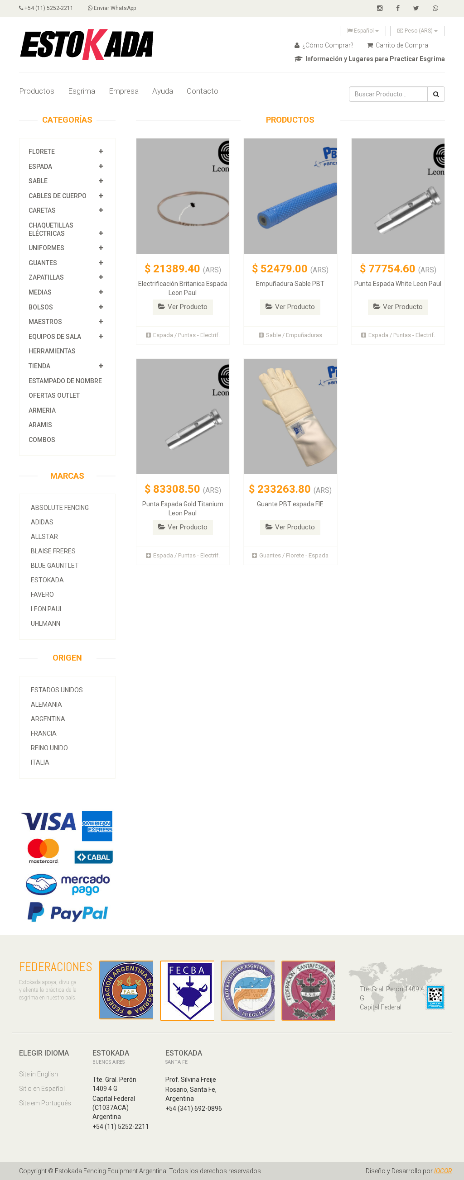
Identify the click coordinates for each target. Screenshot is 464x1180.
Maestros (45, 321)
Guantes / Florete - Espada (294, 555)
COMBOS (42, 439)
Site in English (38, 1074)
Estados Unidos (57, 690)
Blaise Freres (53, 551)
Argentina (48, 719)
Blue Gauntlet (55, 565)
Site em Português (45, 1103)
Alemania (46, 704)
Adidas (42, 522)
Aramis (40, 424)
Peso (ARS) (418, 31)
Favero (42, 594)
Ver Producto (188, 307)
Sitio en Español (42, 1088)
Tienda (39, 366)
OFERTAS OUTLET (54, 395)
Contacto (202, 90)
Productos (36, 90)
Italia (40, 762)
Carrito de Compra (401, 45)
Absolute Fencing (60, 507)
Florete (42, 151)
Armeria (42, 410)
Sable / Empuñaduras (294, 335)
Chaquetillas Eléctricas (51, 229)
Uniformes (46, 248)
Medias (40, 292)
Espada (40, 166)
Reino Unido (49, 748)
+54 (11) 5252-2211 (48, 8)
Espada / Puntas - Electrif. (186, 335)
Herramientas (52, 351)
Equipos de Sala (55, 336)
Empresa (124, 90)
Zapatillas (46, 277)
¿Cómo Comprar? (327, 45)
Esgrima (81, 90)
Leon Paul (47, 609)
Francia (44, 733)
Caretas (42, 210)
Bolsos (41, 307)
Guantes (43, 262)
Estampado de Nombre (65, 381)
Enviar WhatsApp (114, 8)
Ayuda (162, 90)
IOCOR (443, 1171)
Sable (38, 181)
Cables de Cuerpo (58, 196)
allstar (44, 536)
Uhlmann (45, 623)
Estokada (47, 580)
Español (364, 31)
